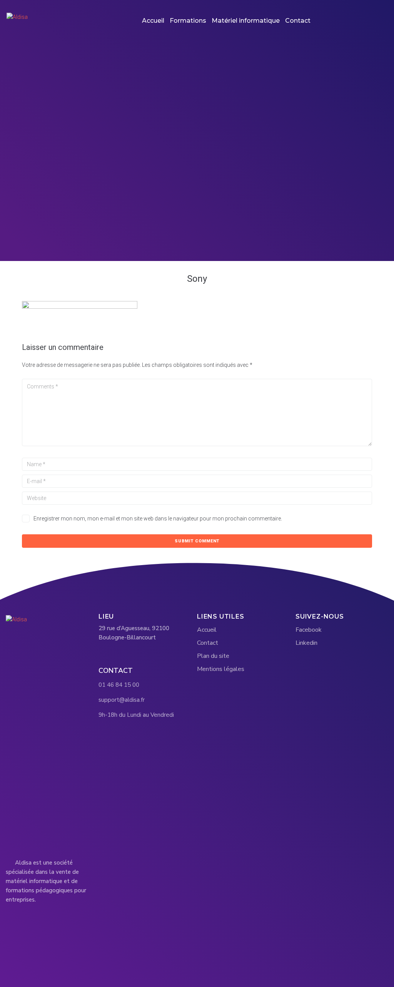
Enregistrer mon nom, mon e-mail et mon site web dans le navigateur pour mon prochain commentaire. (157, 518)
